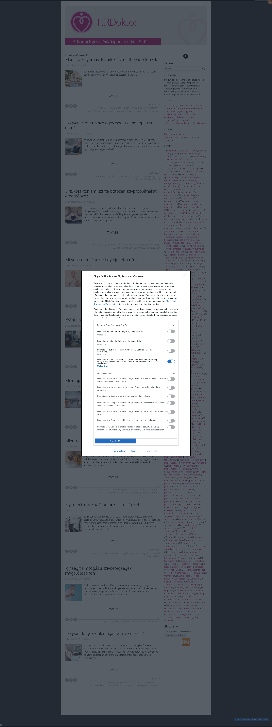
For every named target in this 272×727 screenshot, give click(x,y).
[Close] (185, 276)
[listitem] (136, 325)
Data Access (136, 451)
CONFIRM (115, 441)
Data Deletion (120, 451)
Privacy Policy (152, 451)
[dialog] (136, 363)
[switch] (171, 331)
